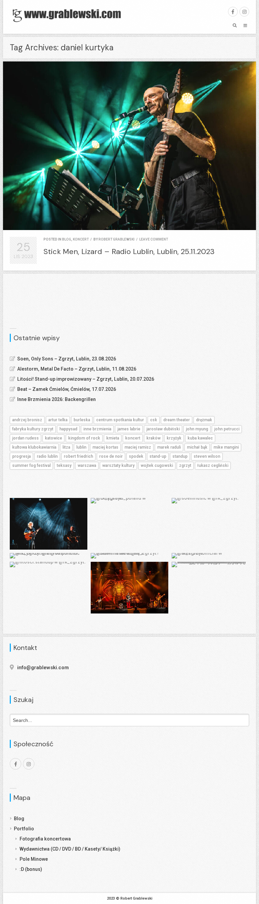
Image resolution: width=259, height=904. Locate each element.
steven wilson (207, 456)
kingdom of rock (84, 438)
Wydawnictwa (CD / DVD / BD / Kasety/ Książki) (70, 849)
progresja (21, 456)
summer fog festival (31, 465)
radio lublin (47, 456)
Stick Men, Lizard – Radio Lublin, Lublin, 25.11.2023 (129, 251)
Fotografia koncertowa (45, 839)
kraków (153, 438)
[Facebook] (233, 12)
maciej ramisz (137, 447)
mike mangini (226, 447)
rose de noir (111, 456)
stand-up (157, 456)
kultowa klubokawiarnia (34, 447)
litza (66, 447)
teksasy (64, 465)
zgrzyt (185, 465)
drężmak (204, 420)
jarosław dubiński (163, 429)
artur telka (57, 420)
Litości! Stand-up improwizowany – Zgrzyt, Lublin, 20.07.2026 (85, 379)
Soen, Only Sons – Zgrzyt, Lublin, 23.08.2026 (66, 358)
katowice (53, 438)
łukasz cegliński (212, 465)
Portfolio (24, 828)
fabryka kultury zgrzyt (32, 429)
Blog (19, 818)
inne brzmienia (97, 429)
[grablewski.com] (69, 15)
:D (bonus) (31, 869)
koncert (81, 239)
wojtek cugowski (157, 465)
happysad (68, 429)
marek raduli (169, 447)
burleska (82, 420)
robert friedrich (78, 456)
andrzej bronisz (27, 420)
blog (66, 239)
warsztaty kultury (118, 465)
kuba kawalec (200, 438)
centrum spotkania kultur (120, 420)
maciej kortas (105, 447)
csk (153, 420)
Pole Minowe (34, 859)
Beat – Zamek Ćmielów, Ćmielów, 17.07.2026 (66, 389)
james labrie (128, 429)
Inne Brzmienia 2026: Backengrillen (56, 399)
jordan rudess (25, 438)
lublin (81, 447)
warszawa (87, 465)
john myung (197, 429)
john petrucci (226, 429)
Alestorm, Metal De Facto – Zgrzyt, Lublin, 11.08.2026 (76, 369)
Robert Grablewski (116, 239)
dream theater (176, 420)
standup (180, 456)
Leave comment (153, 239)
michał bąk (197, 447)
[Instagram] (244, 12)
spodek (136, 456)
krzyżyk (174, 438)
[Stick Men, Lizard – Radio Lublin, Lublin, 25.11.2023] (129, 145)
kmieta (112, 438)
